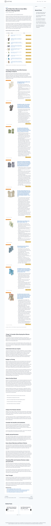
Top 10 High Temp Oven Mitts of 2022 (10, 497)
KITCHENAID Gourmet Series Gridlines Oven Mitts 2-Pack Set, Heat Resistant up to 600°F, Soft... (16, 59)
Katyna (7, 12)
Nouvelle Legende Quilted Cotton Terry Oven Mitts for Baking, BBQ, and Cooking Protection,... (16, 49)
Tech (42, 1)
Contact (45, 1)
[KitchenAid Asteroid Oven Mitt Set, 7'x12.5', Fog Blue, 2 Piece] (8, 55)
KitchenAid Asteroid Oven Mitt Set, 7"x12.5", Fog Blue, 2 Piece (23, 247)
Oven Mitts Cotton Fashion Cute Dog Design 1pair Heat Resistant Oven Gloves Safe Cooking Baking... (16, 62)
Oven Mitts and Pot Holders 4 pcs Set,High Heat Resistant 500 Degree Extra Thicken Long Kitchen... (16, 43)
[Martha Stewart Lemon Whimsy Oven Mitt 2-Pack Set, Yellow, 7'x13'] (8, 52)
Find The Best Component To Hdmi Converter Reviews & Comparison (40, 26)
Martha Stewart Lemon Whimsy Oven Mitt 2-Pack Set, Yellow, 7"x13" (23, 221)
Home (38, 1)
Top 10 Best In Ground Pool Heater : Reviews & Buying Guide (11, 508)
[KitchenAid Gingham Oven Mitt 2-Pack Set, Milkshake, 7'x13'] (8, 35)
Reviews (7, 7)
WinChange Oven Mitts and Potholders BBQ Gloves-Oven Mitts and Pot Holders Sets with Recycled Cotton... (16, 46)
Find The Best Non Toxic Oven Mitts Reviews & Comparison (26, 497)
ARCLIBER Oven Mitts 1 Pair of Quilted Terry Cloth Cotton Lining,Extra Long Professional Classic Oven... (16, 39)
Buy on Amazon (29, 35)
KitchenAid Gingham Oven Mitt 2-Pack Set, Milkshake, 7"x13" (23, 82)
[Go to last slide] (6, 510)
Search (36, 6)
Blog (40, 1)
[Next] (30, 510)
